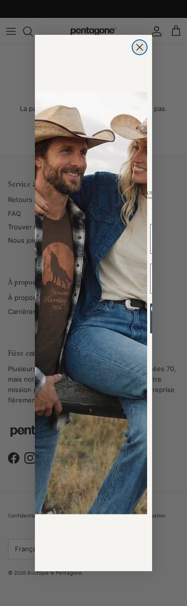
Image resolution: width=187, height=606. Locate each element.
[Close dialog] (139, 47)
